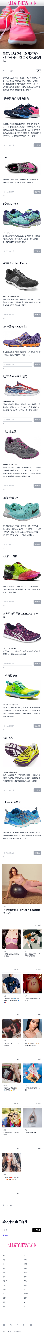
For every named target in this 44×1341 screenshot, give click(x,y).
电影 (4, 1272)
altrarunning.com (10, 772)
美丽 (25, 1264)
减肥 (25, 1285)
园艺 (4, 1298)
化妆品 (26, 1294)
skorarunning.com (10, 704)
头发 (25, 1281)
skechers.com (8, 401)
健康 (4, 1268)
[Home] (4, 71)
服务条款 (5, 1235)
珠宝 (4, 1256)
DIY (25, 1302)
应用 (4, 1306)
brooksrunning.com (11, 296)
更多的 (37, 145)
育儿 (25, 1306)
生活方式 (37, 1230)
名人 (4, 1285)
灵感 (25, 1260)
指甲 (25, 1277)
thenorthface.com (10, 464)
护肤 (4, 1289)
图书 (25, 1272)
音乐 (4, 1302)
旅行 (11, 71)
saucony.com (8, 233)
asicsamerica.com (10, 648)
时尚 (4, 1277)
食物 (4, 1260)
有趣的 (5, 1281)
